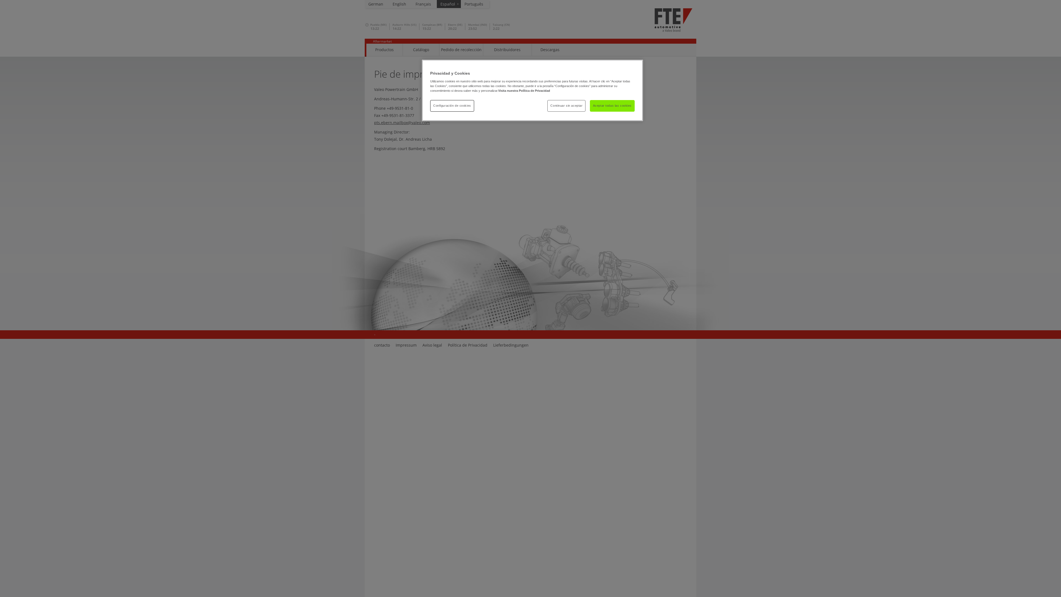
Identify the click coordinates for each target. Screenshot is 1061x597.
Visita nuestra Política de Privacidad (524, 90)
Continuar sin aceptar (566, 105)
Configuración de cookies (452, 105)
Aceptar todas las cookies (612, 105)
